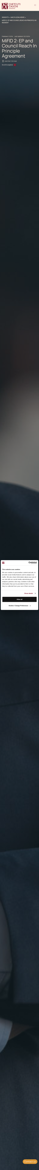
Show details (28, 593)
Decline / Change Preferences (18, 605)
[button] (35, 6)
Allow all (19, 599)
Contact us (30, 1161)
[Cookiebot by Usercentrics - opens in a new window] (28, 563)
